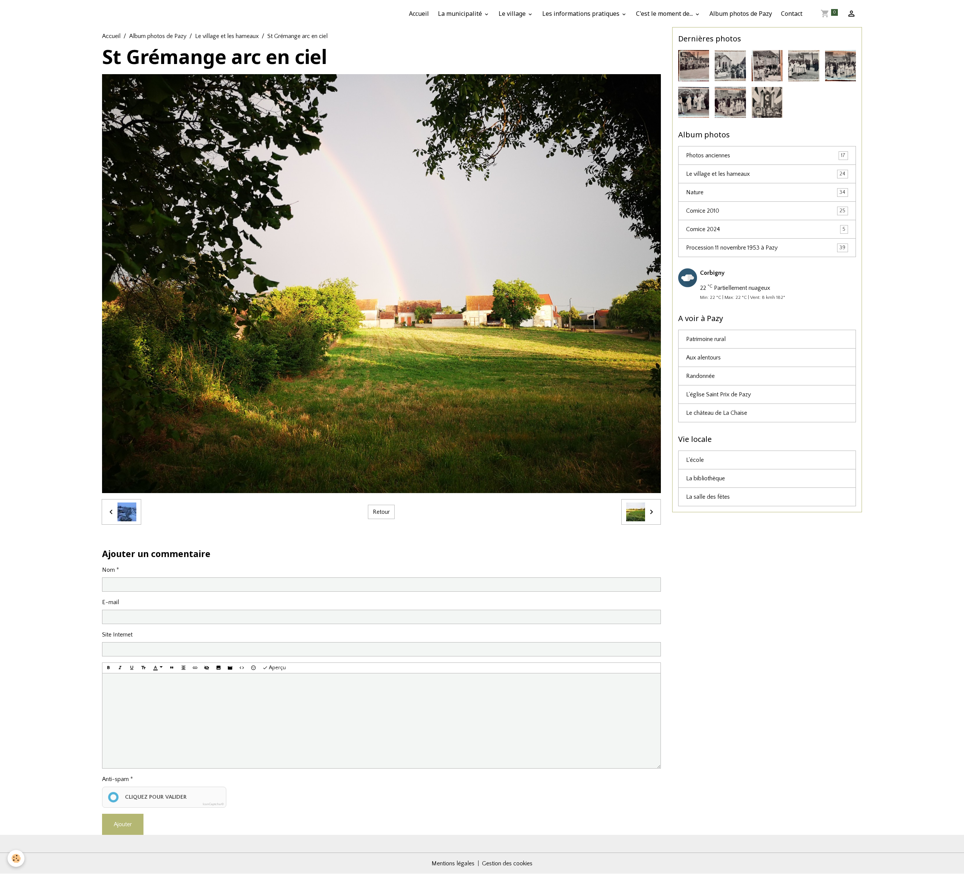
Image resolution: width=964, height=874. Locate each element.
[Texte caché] (207, 668)
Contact (791, 13)
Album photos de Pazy (740, 13)
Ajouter (123, 824)
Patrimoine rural (706, 339)
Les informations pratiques (581, 13)
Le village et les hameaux (227, 36)
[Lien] (195, 668)
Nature (766, 192)
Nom (108, 569)
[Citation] (172, 668)
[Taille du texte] (143, 668)
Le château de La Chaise (716, 413)
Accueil (419, 13)
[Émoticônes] (253, 668)
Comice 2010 (766, 210)
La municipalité (461, 13)
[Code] (242, 668)
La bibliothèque (705, 478)
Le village (513, 13)
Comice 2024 (766, 229)
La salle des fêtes (708, 496)
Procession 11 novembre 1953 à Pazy (766, 247)
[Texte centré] (183, 668)
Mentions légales (453, 863)
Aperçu (277, 668)
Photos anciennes (766, 155)
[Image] (218, 668)
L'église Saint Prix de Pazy (718, 394)
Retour (381, 512)
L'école (695, 460)
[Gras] (108, 668)
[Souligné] (132, 668)
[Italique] (120, 668)
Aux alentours (703, 357)
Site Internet (117, 634)
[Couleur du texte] (157, 668)
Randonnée (700, 376)
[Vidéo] (230, 668)
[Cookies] (16, 858)
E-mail (110, 602)
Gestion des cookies (507, 863)
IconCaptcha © (213, 804)
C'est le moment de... (665, 13)
